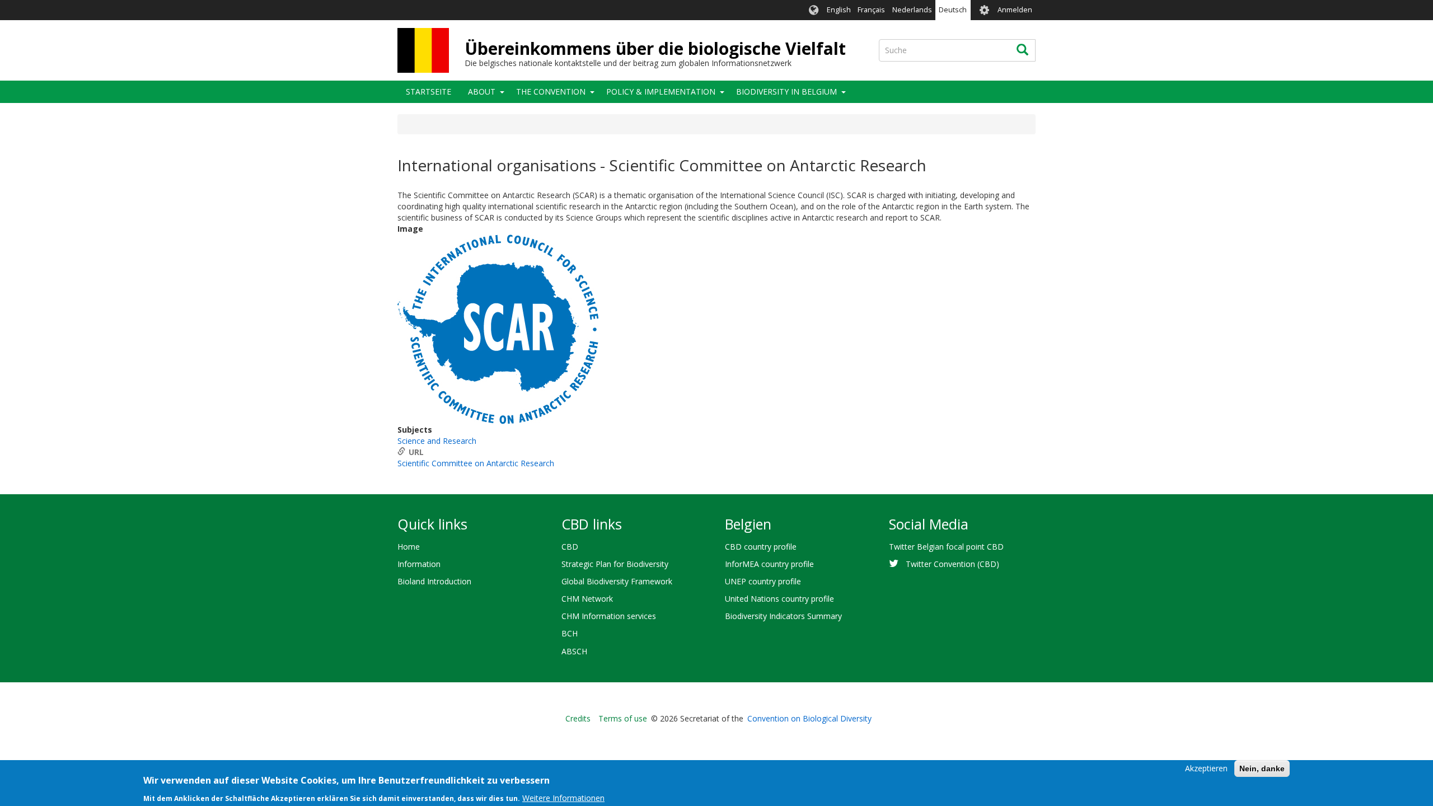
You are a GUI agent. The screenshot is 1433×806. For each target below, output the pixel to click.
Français (871, 10)
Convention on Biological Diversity (809, 718)
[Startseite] (423, 50)
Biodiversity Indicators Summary (783, 616)
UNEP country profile (763, 581)
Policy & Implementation (660, 91)
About (481, 91)
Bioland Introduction (434, 581)
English (839, 10)
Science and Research (436, 440)
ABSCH (574, 651)
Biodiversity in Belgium (786, 91)
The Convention (551, 91)
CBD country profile (761, 546)
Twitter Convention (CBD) (952, 564)
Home (408, 546)
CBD (569, 546)
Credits (578, 718)
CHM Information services (608, 616)
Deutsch (953, 10)
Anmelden (1015, 10)
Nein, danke (1262, 768)
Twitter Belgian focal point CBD (946, 546)
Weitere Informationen (563, 797)
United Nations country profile (779, 598)
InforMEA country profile (769, 564)
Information (419, 564)
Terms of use (622, 718)
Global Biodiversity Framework (616, 581)
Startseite (428, 91)
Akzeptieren (1206, 768)
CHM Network (587, 598)
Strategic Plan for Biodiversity (614, 564)
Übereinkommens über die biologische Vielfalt (655, 48)
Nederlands (912, 10)
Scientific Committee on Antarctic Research (475, 463)
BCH (569, 633)
